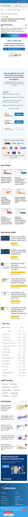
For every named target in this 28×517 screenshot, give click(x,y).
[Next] (27, 10)
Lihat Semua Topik (19, 504)
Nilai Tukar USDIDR (6, 352)
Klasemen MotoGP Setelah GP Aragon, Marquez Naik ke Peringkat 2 (6, 408)
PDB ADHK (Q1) (6, 355)
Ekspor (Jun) (5, 366)
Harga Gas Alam (14, 393)
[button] (22, 1)
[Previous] (24, 10)
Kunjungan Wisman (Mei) (8, 372)
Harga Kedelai (5, 396)
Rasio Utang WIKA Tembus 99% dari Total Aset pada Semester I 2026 (7, 447)
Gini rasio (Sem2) (6, 349)
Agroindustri (17, 496)
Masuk (20, 5)
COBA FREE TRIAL (8, 514)
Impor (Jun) (5, 369)
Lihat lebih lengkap (14, 108)
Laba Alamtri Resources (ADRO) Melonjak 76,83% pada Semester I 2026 (8, 437)
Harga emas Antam (6, 390)
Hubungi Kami (19, 129)
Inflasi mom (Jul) (6, 337)
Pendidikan (14, 13)
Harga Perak (16, 390)
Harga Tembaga (6, 387)
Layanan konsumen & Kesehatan (19, 285)
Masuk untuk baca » (14, 49)
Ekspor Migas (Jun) (7, 360)
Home (2, 13)
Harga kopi (14, 396)
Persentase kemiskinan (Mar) (9, 346)
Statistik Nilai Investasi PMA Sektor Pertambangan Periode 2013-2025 (18, 266)
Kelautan (17, 502)
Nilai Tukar (15, 387)
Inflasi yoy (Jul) (6, 334)
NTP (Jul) (4, 375)
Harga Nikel (5, 393)
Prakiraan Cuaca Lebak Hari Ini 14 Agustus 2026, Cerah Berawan (18, 252)
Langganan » (19, 114)
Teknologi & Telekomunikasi (18, 272)
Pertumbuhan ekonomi (7, 340)
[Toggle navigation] (25, 6)
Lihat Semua (23, 401)
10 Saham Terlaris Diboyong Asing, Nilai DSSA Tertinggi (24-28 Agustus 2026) (7, 427)
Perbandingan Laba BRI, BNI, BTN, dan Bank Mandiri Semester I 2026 (7, 417)
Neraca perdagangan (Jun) (8, 357)
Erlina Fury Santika (8, 24)
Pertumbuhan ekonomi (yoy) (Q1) (9, 343)
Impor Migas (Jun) (6, 363)
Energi (16, 501)
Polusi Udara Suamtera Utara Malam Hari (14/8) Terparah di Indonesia (18, 281)
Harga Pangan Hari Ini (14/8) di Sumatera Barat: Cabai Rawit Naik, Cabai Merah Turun (19, 295)
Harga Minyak (13, 384)
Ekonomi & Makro (15, 301)
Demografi (14, 243)
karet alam (5, 384)
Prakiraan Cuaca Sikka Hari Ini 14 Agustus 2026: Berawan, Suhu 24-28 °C (18, 238)
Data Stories (8, 13)
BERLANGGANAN (8, 512)
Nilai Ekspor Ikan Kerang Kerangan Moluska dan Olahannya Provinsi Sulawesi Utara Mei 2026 (19, 310)
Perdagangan (15, 316)
